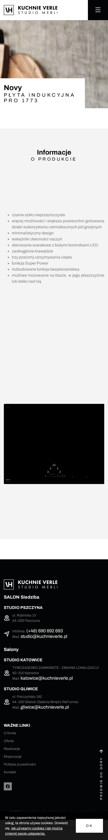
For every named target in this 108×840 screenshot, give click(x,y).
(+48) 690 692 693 (44, 630)
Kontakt (10, 772)
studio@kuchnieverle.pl (44, 636)
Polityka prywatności (20, 764)
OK (89, 826)
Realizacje (12, 749)
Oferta (9, 741)
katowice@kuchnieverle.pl (47, 678)
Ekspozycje (13, 756)
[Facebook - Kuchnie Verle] (8, 786)
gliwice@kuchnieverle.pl (45, 707)
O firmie (10, 733)
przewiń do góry (101, 778)
